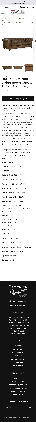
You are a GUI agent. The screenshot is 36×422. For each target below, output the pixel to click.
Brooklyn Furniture (12, 417)
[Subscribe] (29, 407)
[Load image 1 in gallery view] (7, 68)
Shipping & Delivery (18, 391)
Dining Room (18, 349)
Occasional (18, 362)
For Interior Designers (18, 388)
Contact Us (18, 395)
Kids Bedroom (18, 352)
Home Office (18, 366)
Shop (10, 18)
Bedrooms (18, 346)
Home (4, 18)
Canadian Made (18, 359)
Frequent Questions (18, 385)
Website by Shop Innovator (25, 417)
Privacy (16, 419)
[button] (5, 7)
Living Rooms (20, 18)
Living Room (18, 356)
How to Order (18, 381)
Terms (20, 419)
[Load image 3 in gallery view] (29, 68)
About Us (18, 378)
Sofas (3, 20)
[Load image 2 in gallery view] (18, 68)
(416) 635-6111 (18, 301)
